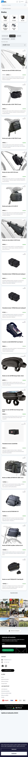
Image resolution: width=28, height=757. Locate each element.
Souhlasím (14, 753)
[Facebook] (2, 666)
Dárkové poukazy (4, 681)
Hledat (25, 5)
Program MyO (4, 683)
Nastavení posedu (5, 679)
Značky (2, 697)
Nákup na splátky (4, 695)
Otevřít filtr (6, 45)
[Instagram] (6, 666)
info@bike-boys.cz (7, 659)
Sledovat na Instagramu (15, 630)
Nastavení (14, 749)
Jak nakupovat (4, 689)
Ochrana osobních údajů (6, 693)
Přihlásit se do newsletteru (8, 650)
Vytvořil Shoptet (9, 707)
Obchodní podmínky (5, 691)
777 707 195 (6, 662)
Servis (2, 677)
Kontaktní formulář (7, 670)
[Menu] (26, 1)
